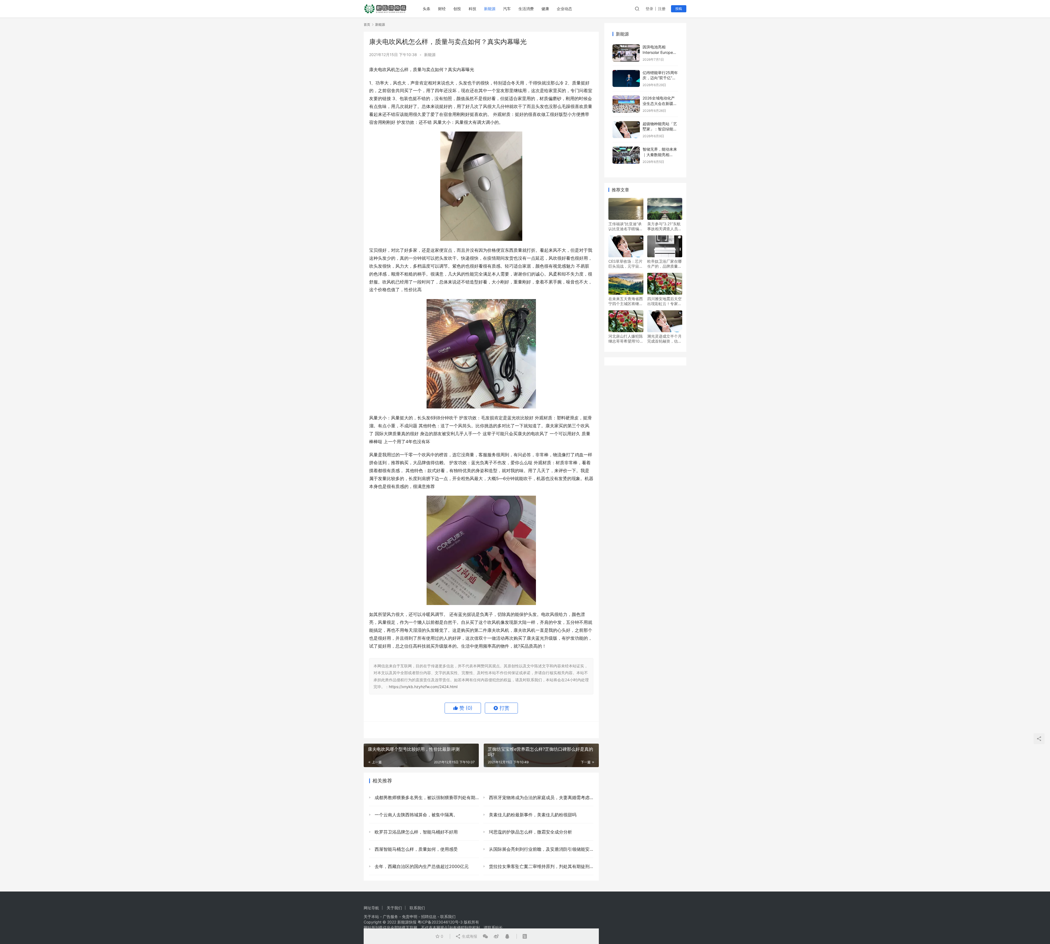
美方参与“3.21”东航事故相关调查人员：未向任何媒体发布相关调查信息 (664, 226)
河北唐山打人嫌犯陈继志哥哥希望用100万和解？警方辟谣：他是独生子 (625, 339)
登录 (649, 8)
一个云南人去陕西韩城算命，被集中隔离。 (415, 814)
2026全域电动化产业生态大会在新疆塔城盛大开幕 (660, 103)
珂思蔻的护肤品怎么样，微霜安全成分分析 (530, 832)
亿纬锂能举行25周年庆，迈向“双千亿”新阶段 (660, 78)
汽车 (507, 8)
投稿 (678, 9)
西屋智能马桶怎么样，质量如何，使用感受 (415, 849)
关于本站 (371, 916)
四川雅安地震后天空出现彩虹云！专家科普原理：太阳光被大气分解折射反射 (664, 301)
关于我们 (394, 907)
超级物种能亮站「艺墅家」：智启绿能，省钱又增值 (660, 129)
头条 (426, 8)
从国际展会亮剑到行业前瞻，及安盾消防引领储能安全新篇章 (540, 849)
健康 (545, 8)
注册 (662, 8)
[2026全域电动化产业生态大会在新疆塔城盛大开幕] (626, 104)
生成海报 (469, 936)
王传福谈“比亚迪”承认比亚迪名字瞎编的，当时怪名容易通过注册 (625, 226)
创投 (457, 8)
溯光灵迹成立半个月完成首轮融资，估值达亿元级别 (664, 339)
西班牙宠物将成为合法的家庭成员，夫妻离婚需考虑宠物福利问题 (540, 797)
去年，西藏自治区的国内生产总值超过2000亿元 (421, 866)
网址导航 (371, 907)
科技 (472, 8)
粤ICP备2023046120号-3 (440, 922)
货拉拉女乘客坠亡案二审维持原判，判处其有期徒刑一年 (540, 866)
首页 (367, 24)
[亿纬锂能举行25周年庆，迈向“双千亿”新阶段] (626, 78)
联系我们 (417, 907)
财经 (442, 8)
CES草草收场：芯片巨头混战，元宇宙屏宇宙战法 (625, 264)
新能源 (489, 8)
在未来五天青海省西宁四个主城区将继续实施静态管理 (625, 301)
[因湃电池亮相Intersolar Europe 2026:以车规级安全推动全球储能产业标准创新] (626, 53)
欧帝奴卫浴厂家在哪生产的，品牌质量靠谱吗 (664, 264)
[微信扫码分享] (485, 936)
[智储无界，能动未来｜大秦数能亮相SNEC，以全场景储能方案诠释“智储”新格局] (626, 155)
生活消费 (526, 8)
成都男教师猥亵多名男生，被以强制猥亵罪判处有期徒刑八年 (426, 797)
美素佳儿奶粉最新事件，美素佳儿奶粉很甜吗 (532, 814)
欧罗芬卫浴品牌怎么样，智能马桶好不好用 (415, 832)
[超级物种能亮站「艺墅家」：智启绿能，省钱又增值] (626, 129)
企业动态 (564, 8)
